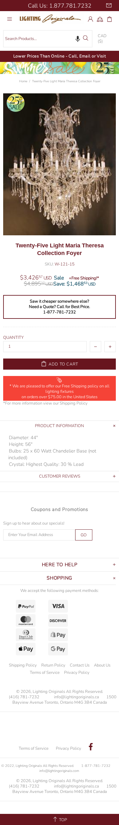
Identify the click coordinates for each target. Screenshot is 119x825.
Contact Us (79, 665)
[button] (78, 38)
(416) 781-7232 (24, 697)
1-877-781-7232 (95, 765)
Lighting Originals (51, 19)
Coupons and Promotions (59, 509)
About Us (102, 665)
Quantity (13, 337)
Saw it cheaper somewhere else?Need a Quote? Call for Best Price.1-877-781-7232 (59, 307)
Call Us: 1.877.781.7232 (59, 6)
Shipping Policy (74, 403)
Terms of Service (45, 672)
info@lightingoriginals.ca (76, 697)
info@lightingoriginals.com (59, 770)
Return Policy (53, 665)
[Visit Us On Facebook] (91, 748)
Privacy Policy (76, 672)
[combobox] (47, 38)
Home (23, 81)
